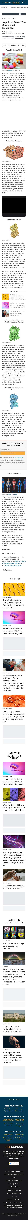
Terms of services (19, 457)
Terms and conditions (14, 1180)
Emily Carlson (8, 32)
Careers (14, 1196)
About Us (14, 1177)
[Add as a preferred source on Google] (14, 1163)
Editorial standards (14, 1199)
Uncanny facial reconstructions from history (19, 1125)
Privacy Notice (20, 459)
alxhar (9, 494)
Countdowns (21, 33)
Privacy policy (14, 1184)
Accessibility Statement (14, 1171)
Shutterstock (14, 494)
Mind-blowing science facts (19, 1138)
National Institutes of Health (13, 565)
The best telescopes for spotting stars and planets (8, 1139)
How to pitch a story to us (14, 1202)
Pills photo (10, 70)
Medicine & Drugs (12, 18)
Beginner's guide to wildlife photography (19, 1135)
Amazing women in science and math (19, 1120)
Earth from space (20, 1108)
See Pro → (16, 2)
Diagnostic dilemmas (8, 1111)
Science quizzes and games (8, 1135)
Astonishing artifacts (19, 1111)
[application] (14, 204)
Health (3, 18)
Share (6, 45)
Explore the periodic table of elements (8, 1124)
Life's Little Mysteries (8, 1108)
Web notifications (14, 1193)
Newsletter (22, 45)
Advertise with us (14, 1190)
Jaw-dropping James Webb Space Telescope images (8, 1120)
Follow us (14, 45)
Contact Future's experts (14, 1174)
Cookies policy (14, 1187)
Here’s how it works (19, 38)
